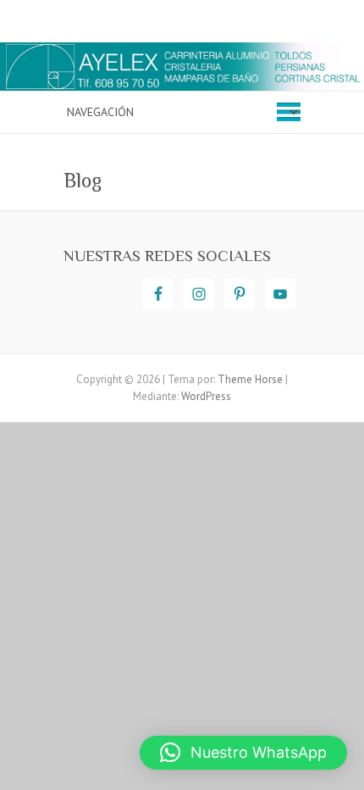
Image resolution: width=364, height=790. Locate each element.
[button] (243, 753)
